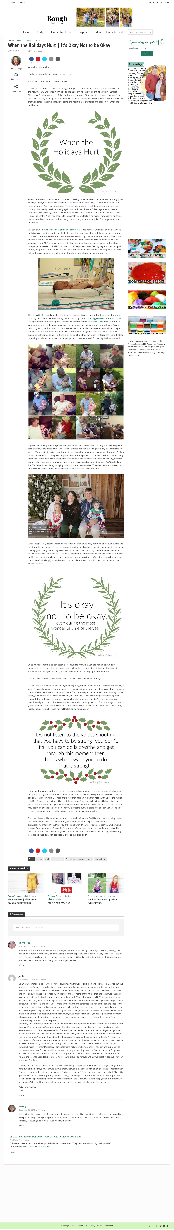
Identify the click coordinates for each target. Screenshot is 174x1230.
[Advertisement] (147, 217)
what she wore (30, 896)
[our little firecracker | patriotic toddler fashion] (106, 883)
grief (47, 859)
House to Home (61, 32)
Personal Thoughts (32, 40)
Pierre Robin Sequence (75, 859)
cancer (39, 859)
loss (61, 859)
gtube (54, 859)
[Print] (58, 60)
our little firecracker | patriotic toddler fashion (102, 901)
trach (90, 859)
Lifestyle (40, 32)
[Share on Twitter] (44, 60)
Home (27, 32)
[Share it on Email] (51, 60)
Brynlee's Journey (15, 40)
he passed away (95, 321)
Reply (21, 965)
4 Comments (16, 79)
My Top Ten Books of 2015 (60, 902)
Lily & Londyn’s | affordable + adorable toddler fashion (22, 901)
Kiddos (96, 32)
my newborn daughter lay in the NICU (62, 229)
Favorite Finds (115, 32)
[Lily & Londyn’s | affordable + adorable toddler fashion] (26, 883)
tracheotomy (100, 859)
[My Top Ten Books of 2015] (66, 883)
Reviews (68, 896)
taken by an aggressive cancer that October (101, 318)
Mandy (22, 1106)
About (12, 2)
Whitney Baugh (36, 51)
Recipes (82, 32)
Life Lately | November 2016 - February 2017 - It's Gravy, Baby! (45, 1136)
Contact (22, 2)
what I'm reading (55, 899)
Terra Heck (25, 942)
